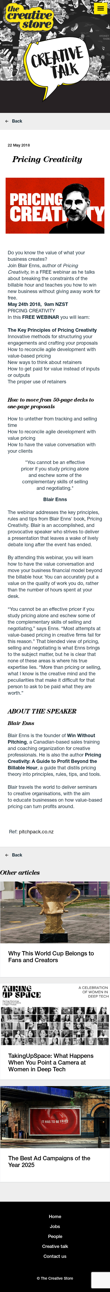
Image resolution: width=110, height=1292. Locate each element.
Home (55, 1216)
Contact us (55, 1256)
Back (16, 120)
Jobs (55, 1226)
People (55, 1236)
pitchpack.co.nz (36, 831)
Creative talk (55, 1246)
